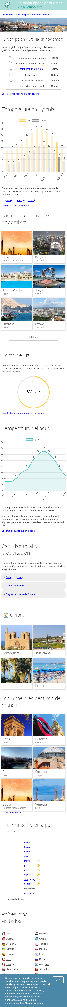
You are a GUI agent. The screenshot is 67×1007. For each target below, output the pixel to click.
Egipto (42, 933)
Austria (9, 938)
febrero (27, 847)
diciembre (29, 893)
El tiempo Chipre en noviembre (33, 14)
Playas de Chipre (15, 585)
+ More (33, 337)
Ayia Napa (43, 653)
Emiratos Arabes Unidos (14, 808)
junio (26, 865)
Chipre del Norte (15, 577)
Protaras (41, 686)
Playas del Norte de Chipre (20, 594)
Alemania (11, 944)
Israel (42, 954)
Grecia (42, 938)
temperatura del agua (32, 68)
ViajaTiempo (8, 14)
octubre (28, 883)
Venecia (41, 804)
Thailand (43, 944)
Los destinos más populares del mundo (23, 413)
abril (26, 856)
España (10, 954)
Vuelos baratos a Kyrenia (15, 205)
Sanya (39, 290)
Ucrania (10, 949)
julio (26, 870)
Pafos (6, 686)
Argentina (44, 964)
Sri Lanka (44, 969)
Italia (4, 775)
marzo (27, 851)
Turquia (38, 775)
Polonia (43, 949)
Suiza (9, 959)
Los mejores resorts (11, 812)
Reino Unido (41, 742)
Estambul (42, 772)
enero (27, 842)
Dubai (5, 257)
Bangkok (40, 257)
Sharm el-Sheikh (12, 290)
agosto (27, 874)
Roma (7, 772)
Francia (6, 742)
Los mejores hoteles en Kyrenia (19, 200)
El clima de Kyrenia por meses (18, 530)
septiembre (29, 879)
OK (58, 980)
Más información (34, 1003)
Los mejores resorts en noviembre (20, 93)
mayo (27, 861)
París (6, 739)
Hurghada (8, 324)
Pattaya (40, 324)
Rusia (42, 959)
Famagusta (11, 653)
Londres (41, 739)
